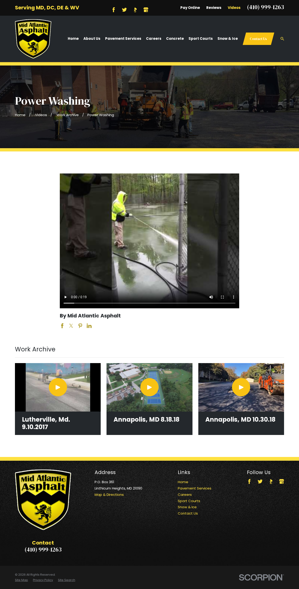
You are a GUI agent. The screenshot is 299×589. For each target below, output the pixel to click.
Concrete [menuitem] (175, 38)
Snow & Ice (187, 506)
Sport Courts (189, 500)
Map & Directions (109, 494)
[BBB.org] (135, 9)
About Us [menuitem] (91, 38)
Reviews (213, 7)
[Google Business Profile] (145, 9)
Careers (185, 494)
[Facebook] (113, 9)
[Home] (33, 39)
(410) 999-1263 (265, 7)
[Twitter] (124, 9)
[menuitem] (21, 580)
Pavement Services (194, 488)
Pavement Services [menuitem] (123, 38)
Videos (234, 7)
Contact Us (258, 38)
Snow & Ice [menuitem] (227, 38)
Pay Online (190, 7)
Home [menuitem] (73, 38)
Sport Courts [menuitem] (201, 38)
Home (183, 481)
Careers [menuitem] (153, 38)
